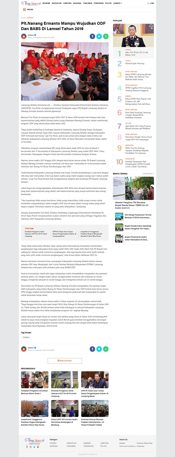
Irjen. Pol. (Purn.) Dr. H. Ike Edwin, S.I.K (136, 54)
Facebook (27, 450)
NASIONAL (77, 3)
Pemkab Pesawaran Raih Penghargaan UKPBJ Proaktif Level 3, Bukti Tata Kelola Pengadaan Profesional (137, 164)
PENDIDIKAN (89, 446)
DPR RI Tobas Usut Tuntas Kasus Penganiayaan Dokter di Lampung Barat (64, 234)
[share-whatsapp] (106, 36)
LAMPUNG (67, 3)
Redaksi (122, 443)
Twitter (34, 450)
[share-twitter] (99, 36)
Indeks (30, 10)
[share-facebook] (92, 36)
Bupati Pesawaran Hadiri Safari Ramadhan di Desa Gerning (136, 238)
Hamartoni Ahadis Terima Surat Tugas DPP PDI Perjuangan (138, 138)
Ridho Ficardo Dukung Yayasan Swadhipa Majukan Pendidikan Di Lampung (137, 150)
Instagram (30, 450)
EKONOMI (46, 3)
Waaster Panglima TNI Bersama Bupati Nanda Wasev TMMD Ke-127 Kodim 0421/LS (131, 205)
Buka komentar (66, 361)
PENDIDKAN (98, 3)
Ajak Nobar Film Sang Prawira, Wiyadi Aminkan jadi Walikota (138, 127)
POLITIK (108, 3)
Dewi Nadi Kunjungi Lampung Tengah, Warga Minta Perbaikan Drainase (138, 115)
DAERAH (26, 337)
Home (23, 18)
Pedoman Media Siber (145, 443)
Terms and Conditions (127, 446)
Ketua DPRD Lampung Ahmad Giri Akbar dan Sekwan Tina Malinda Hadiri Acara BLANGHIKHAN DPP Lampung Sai (138, 77)
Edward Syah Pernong (134, 64)
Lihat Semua (147, 174)
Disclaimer (140, 446)
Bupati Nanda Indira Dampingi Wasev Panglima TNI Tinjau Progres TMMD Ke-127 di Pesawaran (138, 227)
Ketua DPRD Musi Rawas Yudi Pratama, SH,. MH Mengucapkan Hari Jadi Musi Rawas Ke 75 (138, 102)
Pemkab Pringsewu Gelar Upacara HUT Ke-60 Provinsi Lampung (36, 234)
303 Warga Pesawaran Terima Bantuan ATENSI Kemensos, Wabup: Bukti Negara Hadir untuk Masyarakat (138, 216)
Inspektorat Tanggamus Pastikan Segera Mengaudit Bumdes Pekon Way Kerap (91, 234)
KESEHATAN (57, 3)
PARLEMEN (87, 3)
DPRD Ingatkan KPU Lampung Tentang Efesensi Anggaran (138, 89)
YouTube (38, 450)
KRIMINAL (87, 443)
